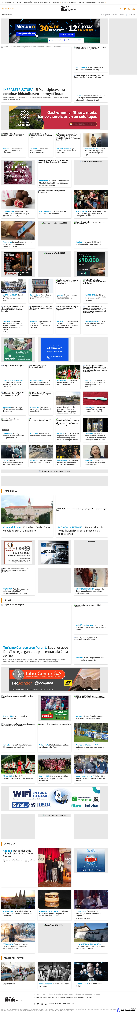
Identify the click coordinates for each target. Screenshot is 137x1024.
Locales (65, 994)
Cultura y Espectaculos (87, 2)
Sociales (97, 994)
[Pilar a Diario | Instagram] (129, 8)
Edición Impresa (7, 15)
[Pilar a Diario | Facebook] (121, 8)
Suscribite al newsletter (55, 1003)
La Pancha (72, 2)
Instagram (42, 1004)
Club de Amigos (79, 997)
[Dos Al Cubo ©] (126, 1011)
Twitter (38, 1003)
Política (19, 2)
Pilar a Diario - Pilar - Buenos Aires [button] (10, 1009)
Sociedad (69, 997)
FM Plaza (101, 2)
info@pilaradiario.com (7, 1010)
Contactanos (66, 1003)
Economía (28, 2)
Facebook (34, 1004)
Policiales (55, 2)
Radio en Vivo (10, 8)
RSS (73, 1003)
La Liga (64, 2)
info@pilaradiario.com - (103, 1009)
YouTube (46, 1004)
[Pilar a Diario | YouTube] (133, 8)
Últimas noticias (39, 994)
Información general (42, 2)
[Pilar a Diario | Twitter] (125, 8)
